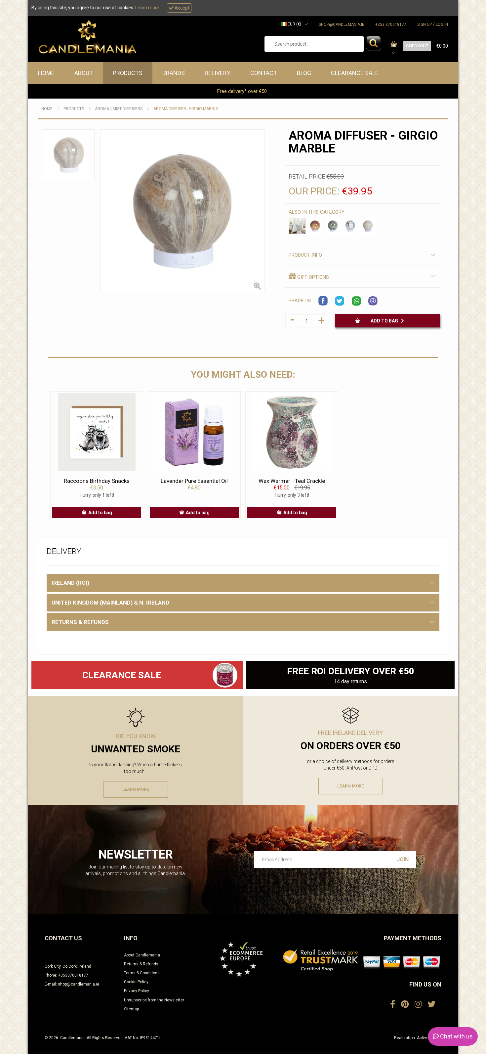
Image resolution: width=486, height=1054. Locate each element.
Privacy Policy (136, 991)
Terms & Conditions (142, 973)
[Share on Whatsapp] (356, 301)
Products (127, 72)
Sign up (424, 24)
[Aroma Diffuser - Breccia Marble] (315, 226)
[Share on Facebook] (323, 301)
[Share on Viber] (373, 301)
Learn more (147, 7)
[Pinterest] (405, 1004)
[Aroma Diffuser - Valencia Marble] (368, 226)
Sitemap (131, 1009)
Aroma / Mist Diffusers (118, 108)
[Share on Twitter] (340, 301)
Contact (263, 72)
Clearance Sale (355, 72)
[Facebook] (392, 1004)
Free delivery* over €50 (242, 91)
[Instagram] (418, 1004)
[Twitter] (431, 1004)
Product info (305, 255)
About (83, 72)
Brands (173, 72)
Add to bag (386, 320)
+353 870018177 (390, 24)
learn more (135, 789)
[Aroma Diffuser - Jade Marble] (333, 226)
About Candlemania (142, 955)
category (332, 212)
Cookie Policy (136, 982)
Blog (304, 72)
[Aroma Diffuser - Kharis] (297, 226)
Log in (442, 24)
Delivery (217, 72)
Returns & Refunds (141, 964)
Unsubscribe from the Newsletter (154, 1000)
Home (46, 72)
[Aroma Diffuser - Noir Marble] (350, 226)
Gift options (312, 277)
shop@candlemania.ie (341, 24)
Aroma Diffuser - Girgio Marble (186, 108)
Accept (181, 8)
